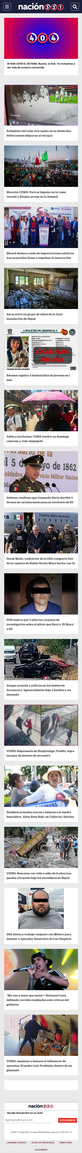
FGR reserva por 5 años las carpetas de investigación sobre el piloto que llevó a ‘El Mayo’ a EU (40, 624)
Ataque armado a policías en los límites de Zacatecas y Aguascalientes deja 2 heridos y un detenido (38, 690)
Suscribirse (67, 1120)
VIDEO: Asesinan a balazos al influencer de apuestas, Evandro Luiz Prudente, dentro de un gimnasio (39, 1065)
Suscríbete (41, 1150)
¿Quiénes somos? (17, 1143)
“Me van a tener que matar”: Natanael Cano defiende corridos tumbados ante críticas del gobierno (37, 1000)
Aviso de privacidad (43, 1143)
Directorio (65, 1143)
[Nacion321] (41, 6)
